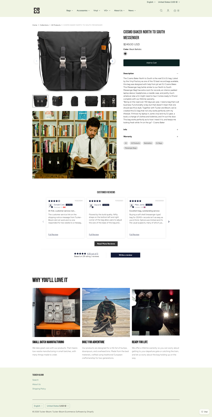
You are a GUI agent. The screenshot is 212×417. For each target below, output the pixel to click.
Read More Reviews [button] (106, 244)
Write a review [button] (125, 255)
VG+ (106, 10)
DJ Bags (159, 143)
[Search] (161, 10)
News (130, 10)
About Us (118, 10)
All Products (56, 25)
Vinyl (95, 10)
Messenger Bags (131, 148)
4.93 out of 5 (92, 253)
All (126, 143)
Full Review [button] (53, 234)
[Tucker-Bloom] (36, 10)
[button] (112, 61)
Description (128, 73)
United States (168, 2)
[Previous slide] (43, 221)
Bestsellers (148, 143)
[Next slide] (169, 221)
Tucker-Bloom (46, 411)
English (150, 2)
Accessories (82, 10)
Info (125, 129)
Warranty (127, 136)
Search (35, 380)
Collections (44, 25)
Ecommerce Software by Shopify (79, 411)
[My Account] (168, 10)
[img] (54, 201)
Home (34, 25)
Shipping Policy (39, 389)
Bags (68, 10)
